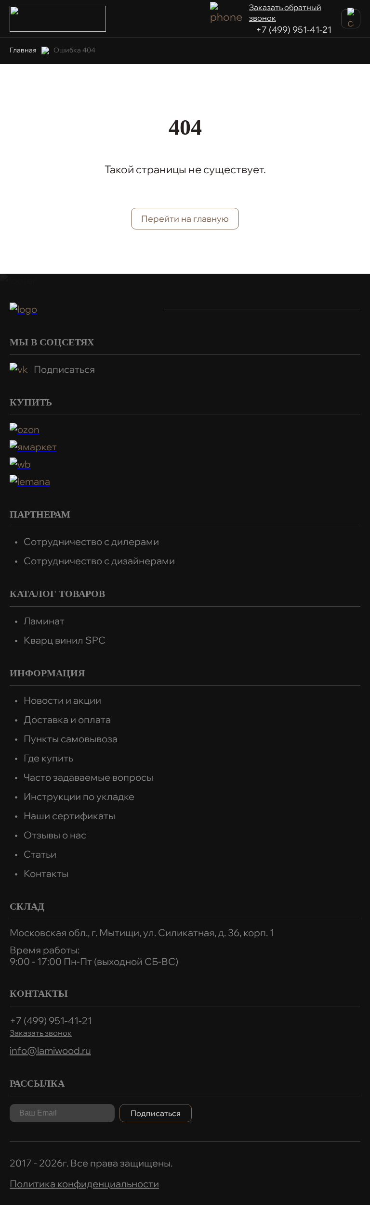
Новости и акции (62, 700)
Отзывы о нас (55, 835)
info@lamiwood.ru (50, 1050)
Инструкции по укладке (79, 796)
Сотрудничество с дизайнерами (99, 561)
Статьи (40, 854)
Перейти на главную (185, 218)
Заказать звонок (41, 1033)
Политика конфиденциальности (84, 1184)
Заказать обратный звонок (285, 12)
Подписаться (64, 369)
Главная (23, 50)
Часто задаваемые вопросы (88, 777)
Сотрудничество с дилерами (91, 541)
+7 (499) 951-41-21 (293, 29)
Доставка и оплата (67, 719)
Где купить (48, 758)
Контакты (46, 873)
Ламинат (44, 621)
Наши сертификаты (69, 816)
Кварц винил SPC (65, 640)
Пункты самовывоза (71, 739)
